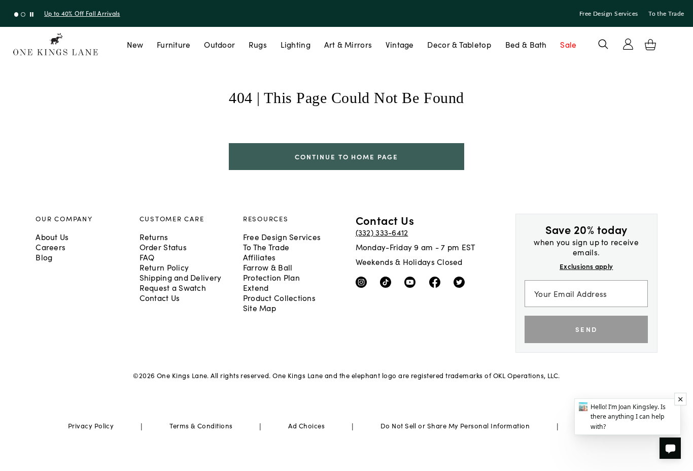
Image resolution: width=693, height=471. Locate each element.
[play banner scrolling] (31, 14)
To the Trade (666, 14)
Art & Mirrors (348, 44)
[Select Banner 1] (23, 14)
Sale (568, 44)
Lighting (295, 44)
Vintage (400, 44)
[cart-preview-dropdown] (650, 44)
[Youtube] (412, 281)
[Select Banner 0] (16, 14)
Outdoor (219, 44)
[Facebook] (437, 281)
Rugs (258, 44)
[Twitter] (461, 281)
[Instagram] (363, 281)
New (135, 44)
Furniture (173, 44)
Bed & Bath (526, 44)
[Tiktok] (388, 281)
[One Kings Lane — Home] (55, 44)
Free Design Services (608, 14)
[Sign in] (628, 44)
